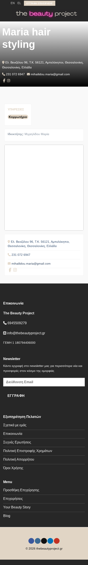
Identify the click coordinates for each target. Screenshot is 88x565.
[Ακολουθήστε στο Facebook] (59, 3)
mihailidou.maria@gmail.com (50, 74)
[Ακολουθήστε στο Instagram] (63, 3)
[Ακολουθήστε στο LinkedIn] (71, 3)
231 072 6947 (15, 74)
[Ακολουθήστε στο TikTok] (67, 3)
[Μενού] (5, 14)
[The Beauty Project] (47, 14)
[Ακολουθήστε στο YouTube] (75, 3)
